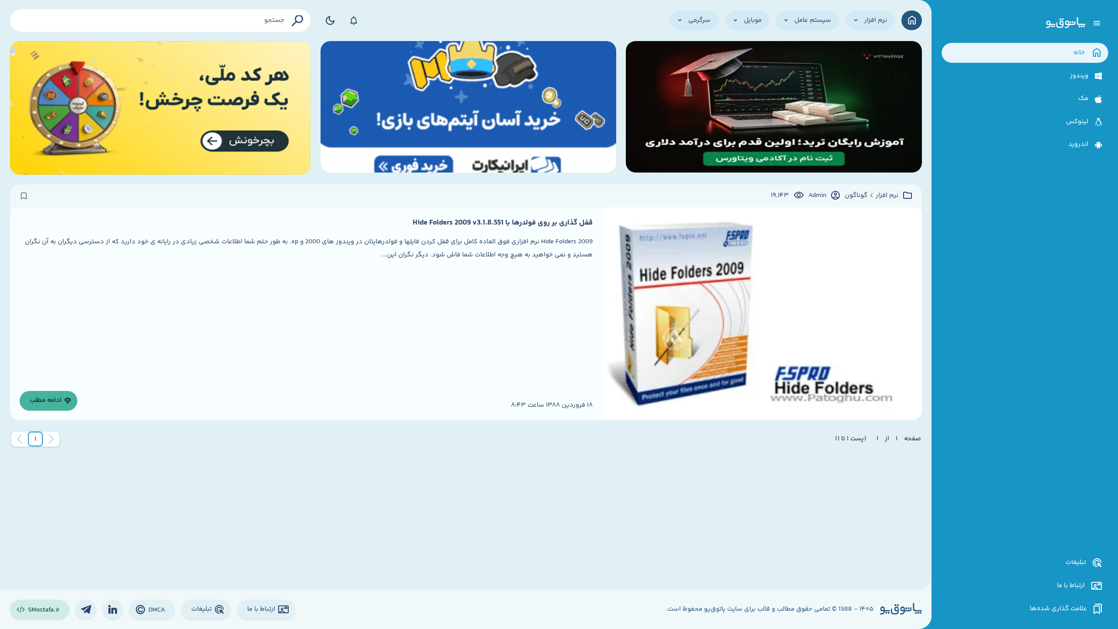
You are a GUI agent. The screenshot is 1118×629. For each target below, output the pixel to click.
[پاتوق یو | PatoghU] (1065, 23)
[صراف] (160, 108)
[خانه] (911, 20)
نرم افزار (887, 195)
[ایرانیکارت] (468, 108)
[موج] (773, 108)
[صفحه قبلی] (51, 439)
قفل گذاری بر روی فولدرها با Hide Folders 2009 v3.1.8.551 (503, 222)
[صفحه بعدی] (19, 439)
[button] (35, 439)
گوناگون (856, 195)
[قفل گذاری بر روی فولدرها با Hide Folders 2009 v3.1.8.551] (762, 313)
